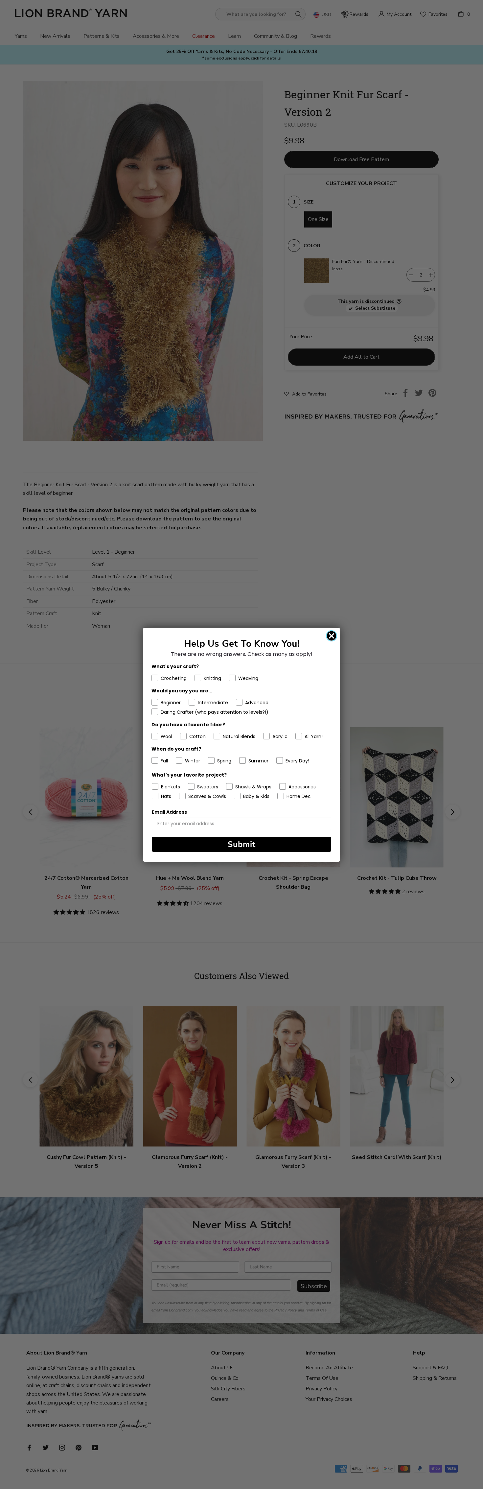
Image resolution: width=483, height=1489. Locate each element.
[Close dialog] (331, 636)
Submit (242, 844)
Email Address (169, 812)
